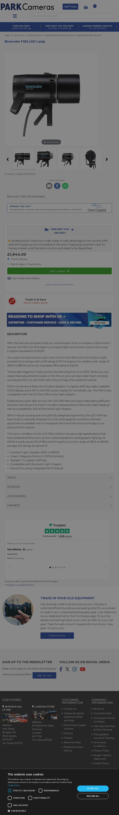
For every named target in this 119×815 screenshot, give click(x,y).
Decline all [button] (93, 796)
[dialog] (59, 792)
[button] (41, 811)
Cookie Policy (14, 785)
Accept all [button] (93, 788)
